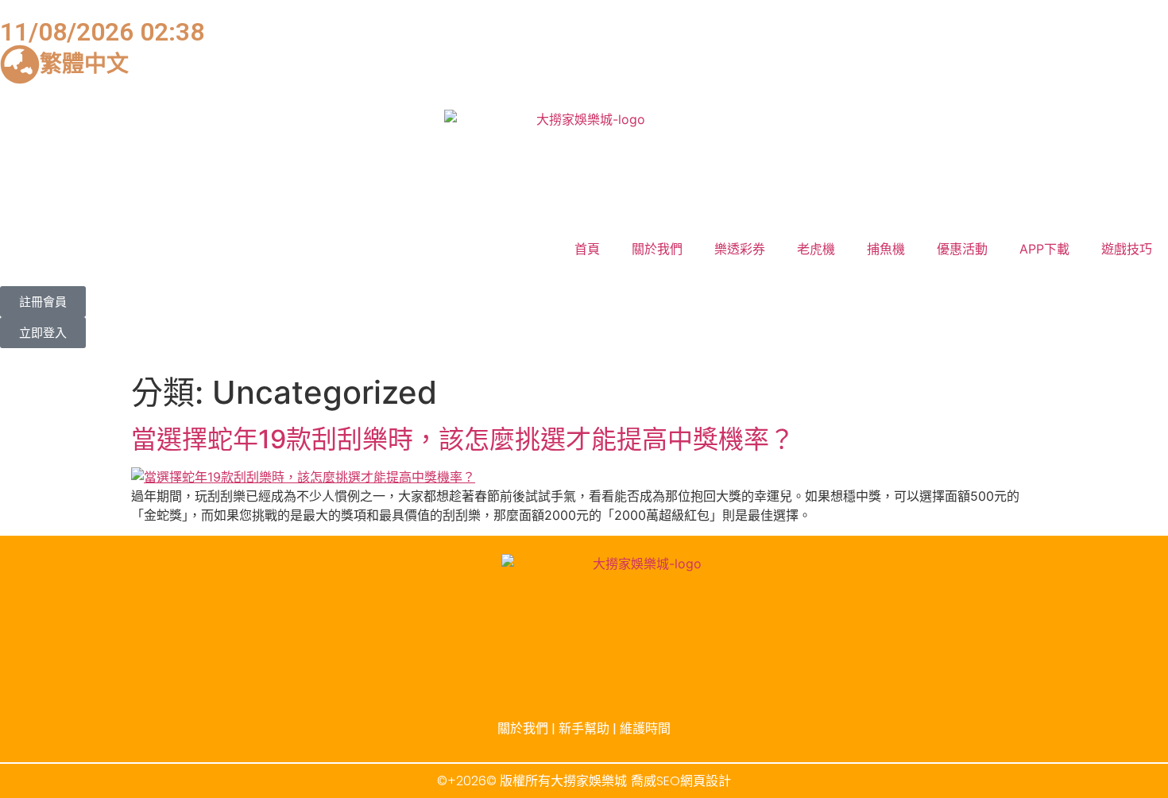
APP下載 (1044, 249)
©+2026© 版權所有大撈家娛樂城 (532, 781)
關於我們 (657, 249)
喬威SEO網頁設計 (681, 781)
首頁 (587, 249)
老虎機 (816, 249)
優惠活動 (962, 249)
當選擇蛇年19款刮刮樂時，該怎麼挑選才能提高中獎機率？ (463, 439)
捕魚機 (886, 249)
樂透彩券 (739, 249)
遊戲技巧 (1126, 249)
